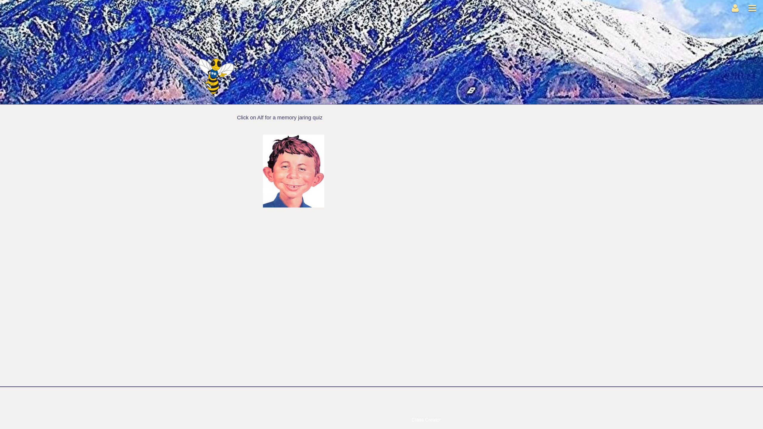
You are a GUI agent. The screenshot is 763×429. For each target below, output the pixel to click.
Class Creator (426, 419)
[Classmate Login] (735, 8)
